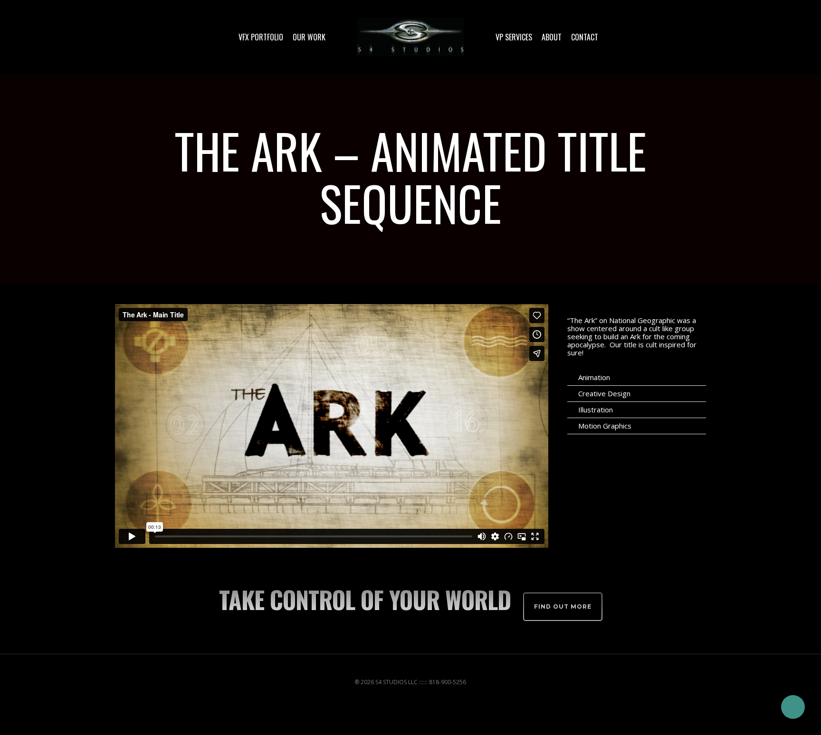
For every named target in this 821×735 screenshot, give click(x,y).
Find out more (563, 606)
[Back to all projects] (120, 179)
